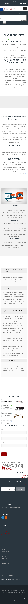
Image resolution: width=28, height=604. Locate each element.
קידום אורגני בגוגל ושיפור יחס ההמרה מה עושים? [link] (14, 311)
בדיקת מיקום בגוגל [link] (5, 528)
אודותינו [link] (3, 549)
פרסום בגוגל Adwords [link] (6, 553)
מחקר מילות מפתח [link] (5, 533)
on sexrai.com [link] (22, 592)
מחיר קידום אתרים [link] (5, 531)
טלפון (2, 442)
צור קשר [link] (25, 475)
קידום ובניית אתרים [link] (5, 510)
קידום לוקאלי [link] (4, 558)
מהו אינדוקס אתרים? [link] (9, 360)
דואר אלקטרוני (4, 435)
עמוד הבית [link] (3, 546)
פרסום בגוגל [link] (24, 477)
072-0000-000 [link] (6, 468)
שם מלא (3, 429)
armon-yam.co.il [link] (23, 3)
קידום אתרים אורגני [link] (5, 551)
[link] (9, 9)
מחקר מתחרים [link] (4, 561)
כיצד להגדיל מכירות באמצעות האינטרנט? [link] (10, 507)
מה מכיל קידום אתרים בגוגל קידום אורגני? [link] (13, 270)
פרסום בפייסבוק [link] (5, 563)
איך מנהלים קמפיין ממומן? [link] (11, 288)
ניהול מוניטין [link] (4, 556)
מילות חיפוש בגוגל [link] (5, 535)
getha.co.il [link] (23, 594)
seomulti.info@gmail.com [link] (7, 579)
